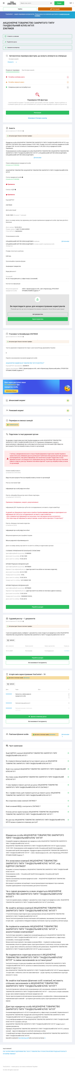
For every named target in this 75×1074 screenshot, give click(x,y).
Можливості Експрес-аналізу (37, 118)
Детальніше (65, 241)
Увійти (20, 9)
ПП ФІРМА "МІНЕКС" (9, 1054)
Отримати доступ (13, 424)
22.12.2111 (9, 703)
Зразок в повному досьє (38, 716)
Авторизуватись (38, 314)
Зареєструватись (37, 319)
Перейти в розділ (37, 607)
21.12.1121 (9, 708)
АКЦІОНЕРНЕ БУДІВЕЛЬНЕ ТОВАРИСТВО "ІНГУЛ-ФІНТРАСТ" (25, 363)
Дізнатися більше (11, 391)
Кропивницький (24, 1038)
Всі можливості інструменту (37, 662)
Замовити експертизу (13, 47)
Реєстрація (56, 9)
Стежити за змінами (13, 36)
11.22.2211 (9, 694)
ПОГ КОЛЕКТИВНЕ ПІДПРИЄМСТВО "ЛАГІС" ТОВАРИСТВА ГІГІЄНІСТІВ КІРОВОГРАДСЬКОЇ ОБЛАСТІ (35, 1051)
